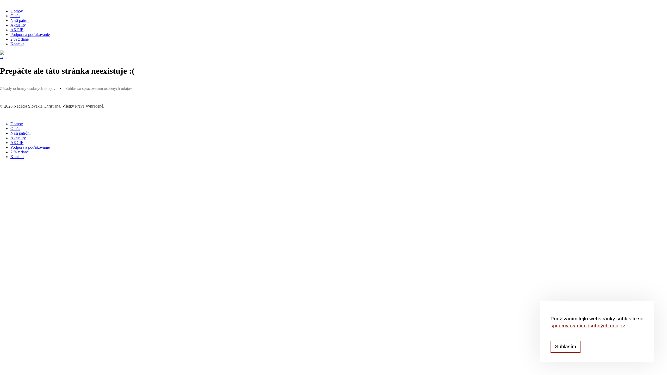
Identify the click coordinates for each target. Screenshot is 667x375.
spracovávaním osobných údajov (588, 325)
